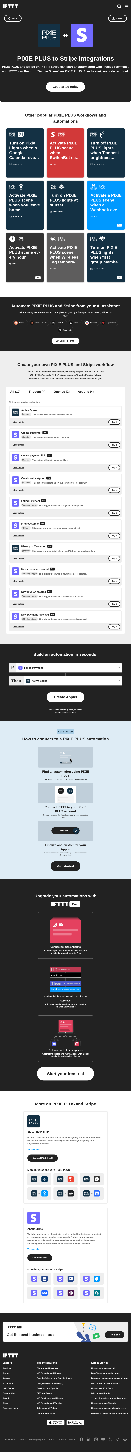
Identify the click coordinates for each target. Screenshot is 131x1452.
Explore (7, 1362)
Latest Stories (99, 1362)
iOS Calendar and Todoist (49, 1403)
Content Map (9, 1393)
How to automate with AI (102, 1368)
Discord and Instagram (48, 1368)
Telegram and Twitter (47, 1408)
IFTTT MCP (8, 1383)
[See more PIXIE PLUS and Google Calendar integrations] (92, 1193)
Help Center (8, 1388)
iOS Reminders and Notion (50, 1398)
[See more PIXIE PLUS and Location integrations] (39, 1193)
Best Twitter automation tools (105, 1373)
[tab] (15, 392)
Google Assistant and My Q (50, 1383)
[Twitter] (110, 1439)
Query (27, 528)
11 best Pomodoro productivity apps (109, 1398)
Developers (9, 1439)
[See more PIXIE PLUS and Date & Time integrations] (92, 1179)
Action (27, 414)
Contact (51, 1439)
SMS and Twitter (44, 1393)
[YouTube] (103, 1439)
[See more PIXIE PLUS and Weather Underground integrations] (65, 1193)
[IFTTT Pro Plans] (45, 433)
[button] (126, 7)
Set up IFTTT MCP (65, 341)
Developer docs (10, 1408)
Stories (6, 1373)
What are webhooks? (101, 1393)
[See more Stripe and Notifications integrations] (92, 1279)
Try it (114, 422)
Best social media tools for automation (109, 1413)
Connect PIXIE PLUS (42, 1158)
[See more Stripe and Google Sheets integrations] (39, 1279)
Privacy (62, 1439)
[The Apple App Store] (55, 1423)
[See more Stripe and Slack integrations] (65, 1293)
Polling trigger (30, 505)
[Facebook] (81, 1439)
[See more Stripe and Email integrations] (39, 1293)
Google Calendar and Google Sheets (54, 1378)
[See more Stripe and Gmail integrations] (65, 1279)
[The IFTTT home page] (10, 6)
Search (6, 1398)
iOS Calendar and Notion (49, 1373)
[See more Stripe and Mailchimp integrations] (92, 1293)
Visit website (33, 1150)
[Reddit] (125, 1439)
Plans (5, 1403)
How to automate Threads (103, 1403)
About (72, 1439)
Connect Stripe (39, 1258)
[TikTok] (117, 1439)
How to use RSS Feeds (102, 1388)
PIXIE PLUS (34, 58)
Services (7, 1368)
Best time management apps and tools (109, 1378)
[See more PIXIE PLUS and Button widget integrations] (65, 1179)
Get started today (65, 86)
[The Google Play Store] (75, 1423)
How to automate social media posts (108, 1408)
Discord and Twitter (46, 1413)
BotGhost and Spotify (47, 1388)
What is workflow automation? (105, 1383)
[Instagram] (96, 1439)
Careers (22, 1439)
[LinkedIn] (88, 1439)
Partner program (37, 1439)
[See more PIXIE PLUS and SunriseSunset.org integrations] (39, 1179)
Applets (6, 1378)
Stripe (68, 58)
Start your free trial (65, 1073)
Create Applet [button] (65, 697)
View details (18, 422)
